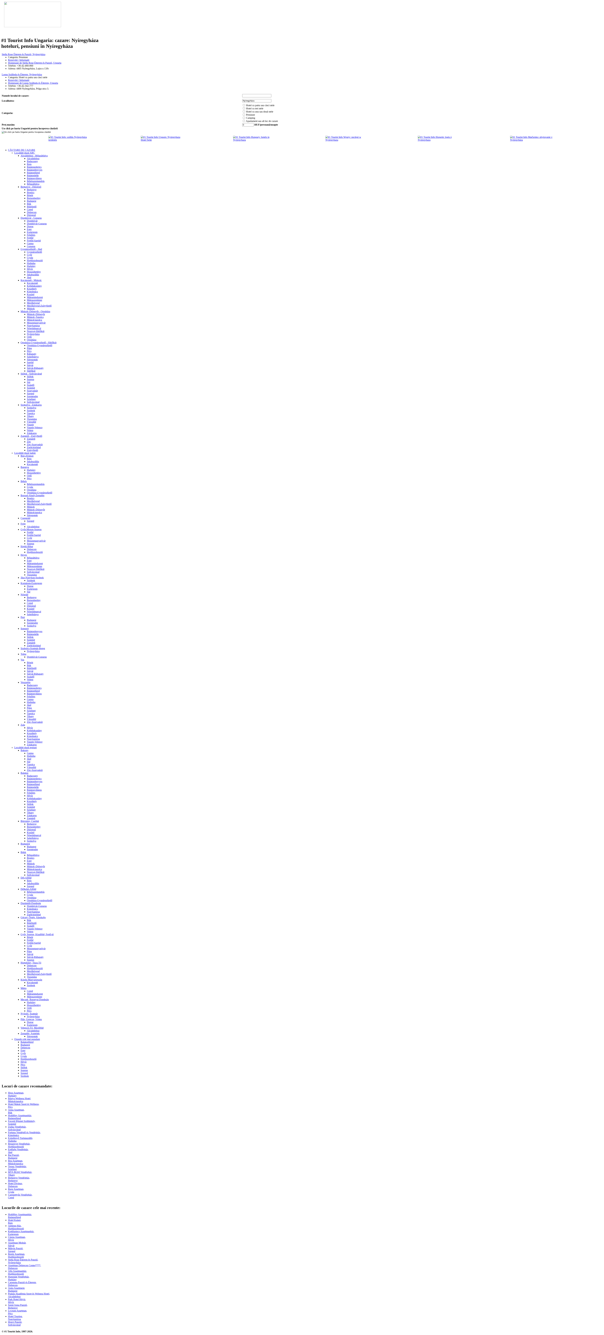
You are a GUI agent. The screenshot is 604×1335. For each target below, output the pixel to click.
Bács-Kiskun (27, 455)
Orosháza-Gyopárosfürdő (39, 345)
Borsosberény (34, 198)
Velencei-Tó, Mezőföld (32, 1027)
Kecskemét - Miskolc (31, 280)
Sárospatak (32, 359)
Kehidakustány (34, 286)
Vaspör (30, 424)
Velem (30, 430)
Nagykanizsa (33, 325)
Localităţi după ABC (24, 152)
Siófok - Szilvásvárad (31, 373)
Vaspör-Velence (34, 427)
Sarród (30, 362)
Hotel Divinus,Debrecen (15, 1185)
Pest (23, 617)
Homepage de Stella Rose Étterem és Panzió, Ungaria (34, 63)
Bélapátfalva (33, 184)
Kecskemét (32, 283)
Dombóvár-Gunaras (37, 223)
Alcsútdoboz (33, 158)
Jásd (29, 277)
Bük (29, 203)
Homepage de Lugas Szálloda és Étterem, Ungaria (33, 83)
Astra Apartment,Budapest (16, 1289)
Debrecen (31, 212)
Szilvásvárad (33, 402)
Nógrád (24, 594)
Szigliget (31, 399)
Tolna (23, 654)
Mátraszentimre (34, 300)
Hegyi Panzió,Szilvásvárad (15, 1323)
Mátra (23, 988)
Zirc (29, 441)
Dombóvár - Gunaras (31, 218)
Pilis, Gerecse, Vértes (31, 1019)
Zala (23, 725)
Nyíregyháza (33, 334)
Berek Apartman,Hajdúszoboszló (16, 1255)
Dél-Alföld (26, 877)
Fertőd (30, 237)
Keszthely (32, 288)
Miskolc (31, 308)
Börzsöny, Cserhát (30, 821)
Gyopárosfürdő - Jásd (31, 249)
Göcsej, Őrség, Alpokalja (33, 917)
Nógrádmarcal (34, 328)
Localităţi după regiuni (25, 747)
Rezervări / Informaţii (18, 60)
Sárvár (30, 365)
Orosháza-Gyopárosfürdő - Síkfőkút (38, 342)
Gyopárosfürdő (34, 252)
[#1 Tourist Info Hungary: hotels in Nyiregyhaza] (256, 140)
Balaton (24, 773)
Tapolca (31, 413)
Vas (22, 659)
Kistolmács (32, 291)
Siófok (30, 376)
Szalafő (30, 385)
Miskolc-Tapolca (35, 317)
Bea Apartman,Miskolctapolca (15, 1162)
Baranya (25, 467)
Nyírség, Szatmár (29, 1013)
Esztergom (32, 232)
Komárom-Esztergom (31, 583)
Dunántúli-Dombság (31, 903)
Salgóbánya (33, 356)
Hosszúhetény (34, 271)
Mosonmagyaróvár (36, 322)
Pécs (29, 351)
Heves (24, 555)
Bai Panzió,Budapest (14, 1156)
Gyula (30, 257)
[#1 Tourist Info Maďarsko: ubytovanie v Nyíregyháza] (533, 140)
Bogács (30, 192)
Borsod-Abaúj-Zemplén (32, 495)
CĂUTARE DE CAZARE (21, 150)
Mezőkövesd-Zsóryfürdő (39, 305)
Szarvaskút (32, 390)
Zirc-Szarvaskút (35, 444)
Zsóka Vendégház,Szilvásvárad (17, 1128)
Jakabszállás (33, 274)
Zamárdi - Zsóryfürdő (31, 436)
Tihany (30, 416)
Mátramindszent (35, 297)
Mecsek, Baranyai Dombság (35, 999)
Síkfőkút (31, 371)
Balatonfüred (33, 172)
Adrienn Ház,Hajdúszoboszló (16, 1227)
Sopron (30, 379)
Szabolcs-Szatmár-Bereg (33, 648)
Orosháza (31, 339)
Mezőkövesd (33, 303)
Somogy (25, 628)
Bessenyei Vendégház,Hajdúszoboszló (19, 1145)
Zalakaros (32, 433)
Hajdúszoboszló (35, 260)
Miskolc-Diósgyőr (36, 314)
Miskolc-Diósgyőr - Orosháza (35, 311)
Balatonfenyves (34, 169)
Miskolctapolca (34, 320)
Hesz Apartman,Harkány (16, 1094)
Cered (30, 209)
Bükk (23, 852)
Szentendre (32, 396)
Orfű (29, 337)
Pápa (29, 348)
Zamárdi (31, 439)
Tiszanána (32, 419)
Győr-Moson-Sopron (31, 529)
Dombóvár (32, 220)
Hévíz (30, 269)
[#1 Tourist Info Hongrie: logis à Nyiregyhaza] (440, 140)
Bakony (24, 750)
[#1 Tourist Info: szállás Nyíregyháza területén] (71, 140)
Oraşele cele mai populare (27, 1039)
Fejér (23, 523)
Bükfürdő (31, 206)
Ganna (30, 243)
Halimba (31, 263)
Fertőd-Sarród (34, 240)
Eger (29, 229)
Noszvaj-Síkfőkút (35, 331)
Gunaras (31, 246)
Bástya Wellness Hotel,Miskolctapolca (19, 1100)
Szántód (31, 388)
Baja (29, 164)
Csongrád (25, 518)
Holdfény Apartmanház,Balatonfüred (20, 1117)
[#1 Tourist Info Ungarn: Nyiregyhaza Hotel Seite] (163, 140)
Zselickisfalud (34, 447)
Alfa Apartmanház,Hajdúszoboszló (17, 1272)
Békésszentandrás (36, 181)
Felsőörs (31, 235)
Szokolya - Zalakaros (31, 405)
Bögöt (30, 195)
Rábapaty (31, 354)
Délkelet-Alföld (28, 889)
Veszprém (25, 682)
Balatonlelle (33, 175)
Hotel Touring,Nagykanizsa (15, 1318)
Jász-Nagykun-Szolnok (32, 577)
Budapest (31, 201)
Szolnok (31, 410)
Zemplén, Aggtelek (30, 1033)
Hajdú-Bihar (27, 546)
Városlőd (31, 422)
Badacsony (32, 161)
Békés (24, 481)
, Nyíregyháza (23, 54)
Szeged (30, 393)
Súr (28, 382)
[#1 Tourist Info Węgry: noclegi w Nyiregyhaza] (348, 140)
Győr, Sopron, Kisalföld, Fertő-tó (37, 934)
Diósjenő (31, 215)
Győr (29, 254)
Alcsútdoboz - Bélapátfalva (34, 155)
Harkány (31, 266)
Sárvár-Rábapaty (35, 368)
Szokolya (31, 407)
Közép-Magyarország (31, 979)
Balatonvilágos (34, 178)
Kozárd (30, 294)
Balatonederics (34, 167)
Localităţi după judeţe (25, 453)
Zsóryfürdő (32, 450)
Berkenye (31, 189)
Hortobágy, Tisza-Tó (31, 962)
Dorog (30, 226)
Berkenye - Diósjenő (31, 186)
